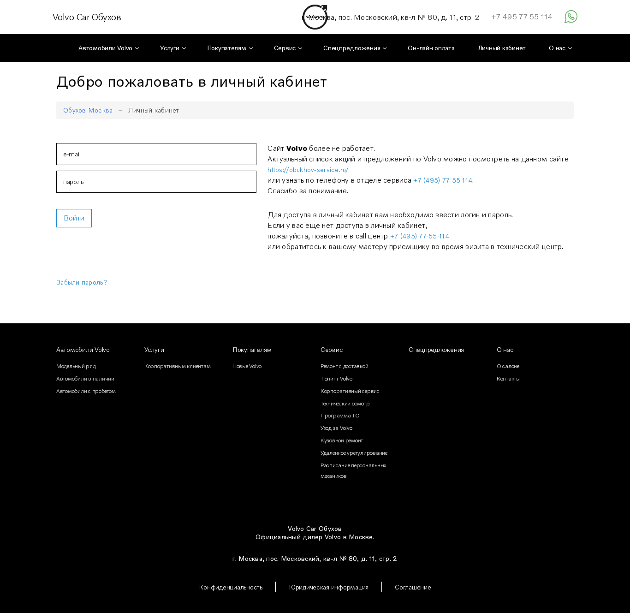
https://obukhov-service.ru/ (307, 169)
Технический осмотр (345, 403)
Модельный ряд (76, 366)
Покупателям (252, 349)
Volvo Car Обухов (87, 17)
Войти (74, 217)
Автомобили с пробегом (86, 390)
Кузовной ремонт (342, 440)
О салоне (508, 366)
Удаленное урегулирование (354, 452)
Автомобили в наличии (85, 378)
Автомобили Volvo (83, 349)
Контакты (508, 378)
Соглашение (413, 587)
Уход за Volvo (336, 427)
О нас (505, 349)
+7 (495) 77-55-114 (442, 180)
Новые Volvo (247, 366)
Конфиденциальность (230, 587)
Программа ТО (340, 415)
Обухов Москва (88, 110)
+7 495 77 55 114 (522, 16)
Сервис (332, 349)
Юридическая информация (328, 587)
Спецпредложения (436, 349)
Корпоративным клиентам (177, 366)
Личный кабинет (153, 110)
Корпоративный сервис (350, 390)
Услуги (154, 349)
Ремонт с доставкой (344, 366)
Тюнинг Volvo (336, 378)
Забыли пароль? (81, 282)
